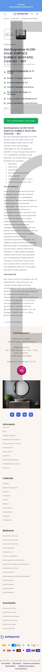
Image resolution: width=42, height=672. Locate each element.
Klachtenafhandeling (10, 460)
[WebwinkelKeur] (21, 370)
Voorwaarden (8, 448)
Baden (5, 504)
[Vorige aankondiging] (4, 5)
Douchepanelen (9, 548)
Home (6, 18)
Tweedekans (7, 520)
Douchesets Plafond (10, 544)
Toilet (5, 500)
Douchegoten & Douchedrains (14, 560)
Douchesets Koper (9, 624)
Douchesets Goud (9, 612)
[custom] (18, 414)
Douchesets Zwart (9, 608)
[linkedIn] (24, 414)
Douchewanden (8, 572)
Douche (5, 484)
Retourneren (7, 452)
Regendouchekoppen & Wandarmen (16, 564)
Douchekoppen (8, 584)
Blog (4, 431)
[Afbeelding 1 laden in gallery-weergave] (9, 34)
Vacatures (6, 468)
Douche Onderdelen (10, 556)
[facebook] (12, 414)
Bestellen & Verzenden (11, 440)
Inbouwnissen (8, 552)
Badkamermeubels (10, 488)
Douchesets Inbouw (10, 536)
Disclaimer (6, 456)
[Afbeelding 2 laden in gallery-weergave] (21, 34)
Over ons (6, 427)
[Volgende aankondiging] (37, 5)
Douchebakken (8, 592)
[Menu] (4, 14)
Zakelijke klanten (9, 435)
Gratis (15, 64)
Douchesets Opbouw (10, 540)
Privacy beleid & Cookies (12, 444)
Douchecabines (8, 588)
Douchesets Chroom (10, 620)
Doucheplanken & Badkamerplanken (16, 576)
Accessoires (7, 508)
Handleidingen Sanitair (11, 464)
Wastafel (15, 18)
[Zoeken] (32, 14)
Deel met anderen (14, 322)
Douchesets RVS (9, 628)
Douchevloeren (8, 580)
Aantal (6, 108)
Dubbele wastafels (30, 18)
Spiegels (6, 516)
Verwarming (7, 512)
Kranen (5, 492)
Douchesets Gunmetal (11, 616)
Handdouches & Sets (10, 568)
